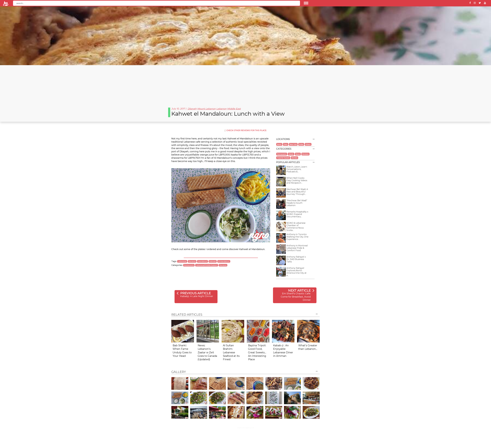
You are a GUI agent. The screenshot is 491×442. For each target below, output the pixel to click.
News (298, 154)
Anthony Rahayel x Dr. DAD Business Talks (296, 259)
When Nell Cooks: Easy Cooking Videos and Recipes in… (296, 180)
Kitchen (294, 158)
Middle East (234, 108)
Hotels (291, 154)
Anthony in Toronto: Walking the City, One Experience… (297, 236)
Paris (285, 144)
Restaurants (189, 265)
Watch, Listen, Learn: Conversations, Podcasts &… (296, 169)
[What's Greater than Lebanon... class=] (308, 331)
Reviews (192, 261)
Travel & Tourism (283, 158)
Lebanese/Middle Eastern (206, 265)
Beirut (279, 144)
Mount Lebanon (206, 108)
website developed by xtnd (245, 428)
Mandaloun (202, 261)
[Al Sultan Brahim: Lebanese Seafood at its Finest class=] (233, 331)
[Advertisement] (245, 84)
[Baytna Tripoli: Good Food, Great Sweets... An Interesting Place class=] (258, 331)
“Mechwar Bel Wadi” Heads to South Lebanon (296, 203)
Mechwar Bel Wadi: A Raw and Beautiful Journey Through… (297, 191)
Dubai (301, 144)
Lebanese (182, 261)
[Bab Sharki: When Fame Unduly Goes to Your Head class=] (182, 331)
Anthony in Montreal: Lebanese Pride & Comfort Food (297, 248)
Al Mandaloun (223, 261)
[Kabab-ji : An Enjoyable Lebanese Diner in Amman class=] (283, 331)
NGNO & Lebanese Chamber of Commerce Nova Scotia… (295, 226)
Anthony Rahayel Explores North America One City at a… (296, 272)
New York (293, 144)
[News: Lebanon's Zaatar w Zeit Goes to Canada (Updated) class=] (208, 331)
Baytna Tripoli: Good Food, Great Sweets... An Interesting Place (257, 352)
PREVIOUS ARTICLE (195, 293)
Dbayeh (192, 108)
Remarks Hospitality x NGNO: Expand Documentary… (297, 214)
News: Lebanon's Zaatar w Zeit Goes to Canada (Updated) (207, 352)
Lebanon (221, 108)
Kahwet (212, 261)
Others (308, 144)
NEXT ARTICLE (299, 290)
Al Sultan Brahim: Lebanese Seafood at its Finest (231, 352)
